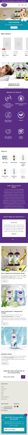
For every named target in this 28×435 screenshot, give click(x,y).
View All (4, 281)
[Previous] (22, 20)
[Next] (25, 20)
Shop (2, 386)
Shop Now (4, 363)
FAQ (2, 395)
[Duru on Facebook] (17, 406)
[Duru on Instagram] (15, 406)
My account (4, 399)
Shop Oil (5, 323)
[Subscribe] (23, 377)
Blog (2, 392)
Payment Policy (5, 397)
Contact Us (4, 388)
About (2, 390)
